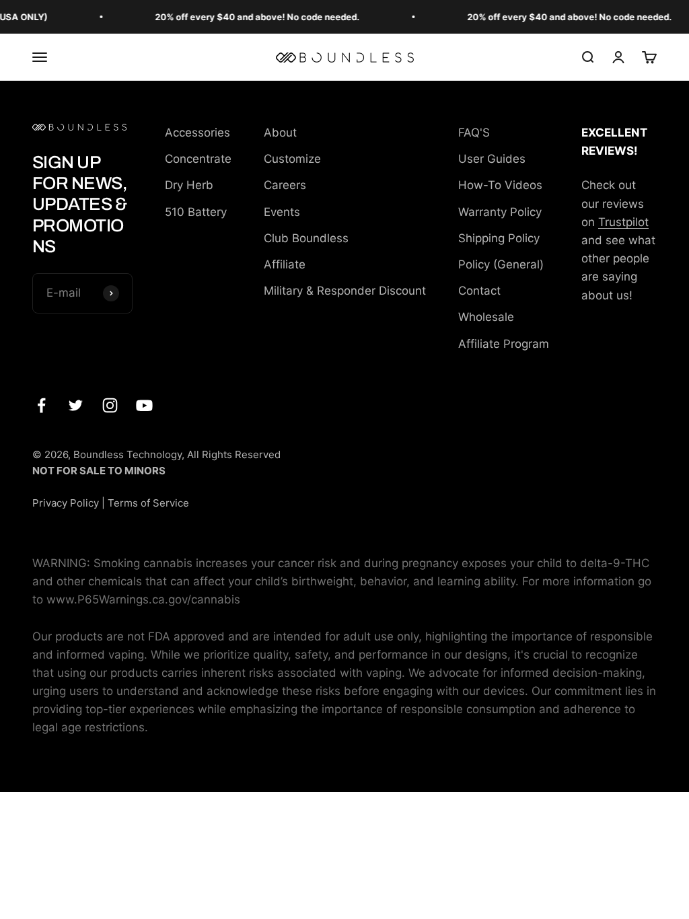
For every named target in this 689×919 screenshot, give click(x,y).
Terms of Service (148, 503)
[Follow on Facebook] (41, 405)
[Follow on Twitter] (76, 405)
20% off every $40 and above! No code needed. (251, 16)
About (280, 132)
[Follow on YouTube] (144, 405)
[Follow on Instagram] (110, 405)
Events (282, 212)
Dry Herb (189, 185)
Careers (285, 185)
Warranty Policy (500, 212)
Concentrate (198, 159)
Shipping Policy (499, 238)
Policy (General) (501, 264)
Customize (292, 159)
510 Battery (196, 212)
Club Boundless (306, 238)
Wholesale (486, 317)
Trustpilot (623, 222)
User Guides (491, 159)
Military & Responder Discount (345, 290)
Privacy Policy (65, 503)
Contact (479, 290)
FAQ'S (474, 132)
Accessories (197, 132)
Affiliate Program (503, 344)
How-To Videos (500, 185)
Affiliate (284, 264)
